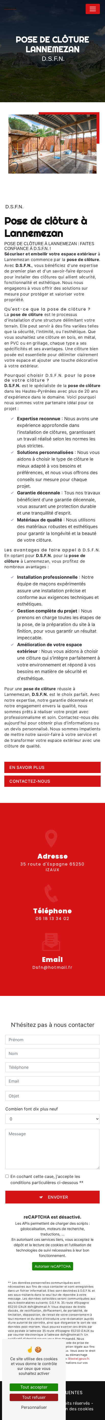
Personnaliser (34, 1407)
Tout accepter (33, 1387)
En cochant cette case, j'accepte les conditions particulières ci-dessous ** (46, 1179)
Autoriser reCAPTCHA (53, 1266)
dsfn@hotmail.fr (52, 967)
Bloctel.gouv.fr (78, 1358)
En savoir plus (27, 767)
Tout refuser (34, 1397)
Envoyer (58, 1197)
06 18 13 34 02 (52, 919)
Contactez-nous (29, 781)
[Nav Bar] (93, 9)
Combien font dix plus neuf (31, 1108)
